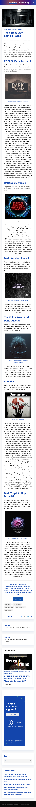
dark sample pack (20, 607)
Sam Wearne (9, 40)
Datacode (25, 101)
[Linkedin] (28, 616)
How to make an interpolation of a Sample (17, 784)
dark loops (8, 604)
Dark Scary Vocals (15, 183)
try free (18, 599)
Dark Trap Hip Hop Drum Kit (15, 538)
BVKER (26, 538)
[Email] (31, 616)
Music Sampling (18, 29)
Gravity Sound (24, 300)
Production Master (18, 362)
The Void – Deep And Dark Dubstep (17, 360)
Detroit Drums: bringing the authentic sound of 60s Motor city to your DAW (17, 678)
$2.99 (8, 588)
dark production (9, 607)
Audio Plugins (7, 671)
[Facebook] (21, 616)
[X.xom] (24, 616)
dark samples (8, 610)
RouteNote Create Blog (18, 3)
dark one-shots (17, 604)
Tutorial (10, 673)
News (29, 671)
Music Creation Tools (9, 29)
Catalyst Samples (23, 221)
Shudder (9, 381)
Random (6, 673)
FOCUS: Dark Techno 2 (17, 61)
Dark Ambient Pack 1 (16, 258)
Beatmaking (14, 671)
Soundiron (21, 419)
